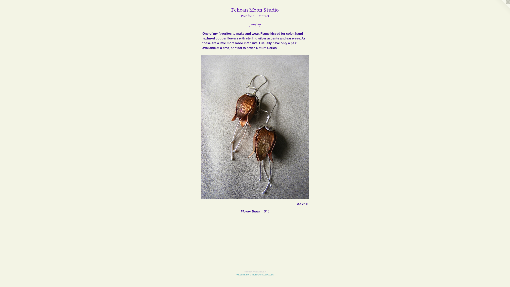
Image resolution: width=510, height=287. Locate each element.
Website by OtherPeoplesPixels (255, 275)
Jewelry (255, 25)
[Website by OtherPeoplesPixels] (502, 8)
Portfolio (247, 16)
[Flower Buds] (255, 127)
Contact (263, 16)
